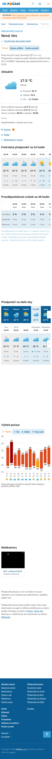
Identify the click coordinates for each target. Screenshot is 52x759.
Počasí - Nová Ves (35, 611)
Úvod (5, 10)
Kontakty (30, 709)
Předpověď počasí (16, 24)
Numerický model (34, 688)
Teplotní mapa (7, 702)
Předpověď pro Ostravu (36, 698)
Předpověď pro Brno (35, 695)
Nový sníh (39, 432)
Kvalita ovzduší (32, 48)
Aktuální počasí (8, 684)
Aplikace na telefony (10, 723)
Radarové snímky (8, 688)
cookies (12, 752)
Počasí (5, 48)
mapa (19, 140)
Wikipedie (5, 617)
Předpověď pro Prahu (36, 691)
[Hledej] (33, 3)
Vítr (17, 432)
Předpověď (33, 10)
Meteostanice (10, 140)
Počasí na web (7, 726)
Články (4, 716)
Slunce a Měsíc (16, 48)
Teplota (8, 432)
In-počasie (5, 737)
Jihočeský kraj (32, 24)
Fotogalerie (6, 719)
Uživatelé (5, 712)
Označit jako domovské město (17, 41)
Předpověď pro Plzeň (35, 702)
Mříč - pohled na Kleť (11, 571)
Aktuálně (14, 10)
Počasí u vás (6, 695)
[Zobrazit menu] (48, 4)
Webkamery (6, 698)
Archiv (4, 709)
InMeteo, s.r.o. (21, 749)
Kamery (7, 130)
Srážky (27, 432)
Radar (23, 10)
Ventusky (4, 733)
